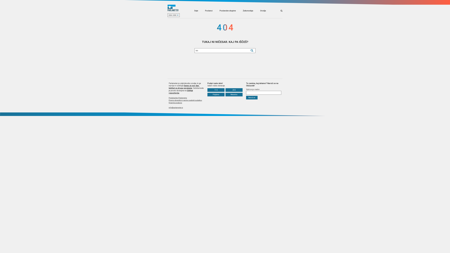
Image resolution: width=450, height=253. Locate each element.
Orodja (263, 11)
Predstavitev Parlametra (178, 98)
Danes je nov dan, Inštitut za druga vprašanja (184, 87)
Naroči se (251, 98)
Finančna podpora (175, 103)
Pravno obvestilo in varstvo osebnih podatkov (185, 100)
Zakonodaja (248, 11)
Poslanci (209, 11)
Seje (196, 11)
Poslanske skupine (228, 11)
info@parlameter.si (176, 108)
